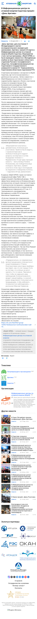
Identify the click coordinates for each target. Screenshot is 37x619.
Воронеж (16, 403)
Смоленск (16, 404)
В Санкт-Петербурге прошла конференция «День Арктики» (22, 418)
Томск (23, 402)
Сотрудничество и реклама (18, 583)
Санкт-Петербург (18, 399)
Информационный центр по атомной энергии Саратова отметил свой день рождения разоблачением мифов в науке (22, 448)
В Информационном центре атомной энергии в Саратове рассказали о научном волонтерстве (21, 467)
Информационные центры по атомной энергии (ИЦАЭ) (22, 394)
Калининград (29, 402)
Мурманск (22, 403)
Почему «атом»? (19, 586)
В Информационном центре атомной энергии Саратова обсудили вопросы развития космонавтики (21, 477)
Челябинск (24, 405)
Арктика (10, 377)
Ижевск (24, 407)
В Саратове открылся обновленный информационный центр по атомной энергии (22, 438)
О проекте (18, 581)
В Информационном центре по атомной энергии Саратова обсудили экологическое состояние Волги (22, 487)
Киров (28, 407)
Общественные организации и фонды (24, 397)
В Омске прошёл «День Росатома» (23, 497)
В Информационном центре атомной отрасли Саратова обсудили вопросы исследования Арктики (23, 457)
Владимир (23, 404)
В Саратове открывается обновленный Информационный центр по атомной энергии (22, 428)
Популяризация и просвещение (19, 372)
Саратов (10, 383)
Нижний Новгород (28, 400)
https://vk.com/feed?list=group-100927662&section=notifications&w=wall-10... (16, 325)
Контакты (18, 588)
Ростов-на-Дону (18, 400)
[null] (25, 41)
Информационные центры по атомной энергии (17, 337)
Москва (25, 399)
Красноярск (31, 399)
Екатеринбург (17, 407)
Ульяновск (29, 403)
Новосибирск (17, 402)
